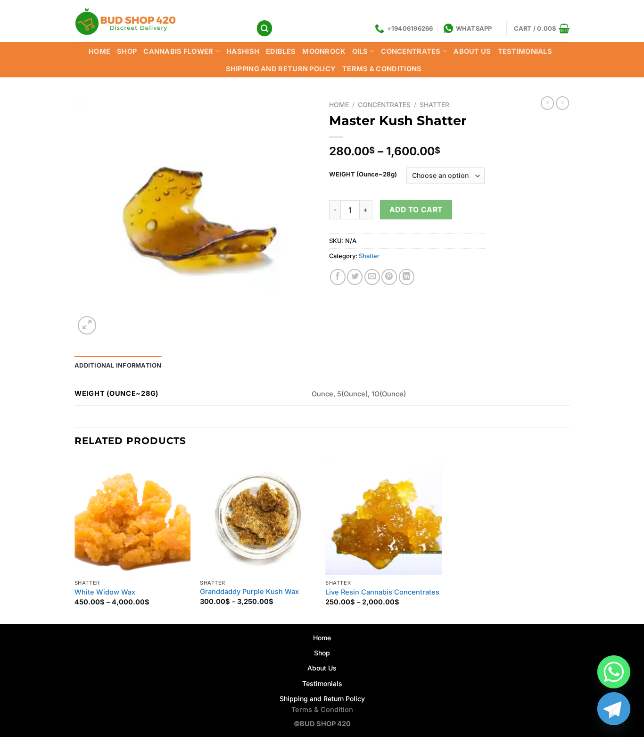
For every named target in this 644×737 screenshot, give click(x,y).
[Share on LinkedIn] (406, 277)
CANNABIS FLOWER (178, 51)
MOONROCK (323, 51)
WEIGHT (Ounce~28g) (363, 174)
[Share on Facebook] (338, 277)
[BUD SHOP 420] (158, 21)
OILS (360, 51)
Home (99, 51)
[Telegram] (613, 708)
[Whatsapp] (613, 671)
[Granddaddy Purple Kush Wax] (258, 516)
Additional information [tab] (118, 365)
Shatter (434, 105)
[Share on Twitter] (355, 277)
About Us (322, 668)
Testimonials (525, 51)
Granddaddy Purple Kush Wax (249, 591)
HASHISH (242, 51)
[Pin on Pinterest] (389, 277)
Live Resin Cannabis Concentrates (382, 592)
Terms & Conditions (381, 69)
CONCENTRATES (411, 51)
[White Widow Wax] (132, 516)
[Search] (264, 28)
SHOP (127, 51)
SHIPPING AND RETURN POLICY (281, 69)
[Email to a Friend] (372, 277)
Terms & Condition (322, 709)
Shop (322, 653)
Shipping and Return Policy (322, 699)
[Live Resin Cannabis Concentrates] (383, 516)
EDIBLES (281, 51)
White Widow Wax (104, 592)
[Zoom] (87, 325)
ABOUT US (472, 51)
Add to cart (416, 209)
